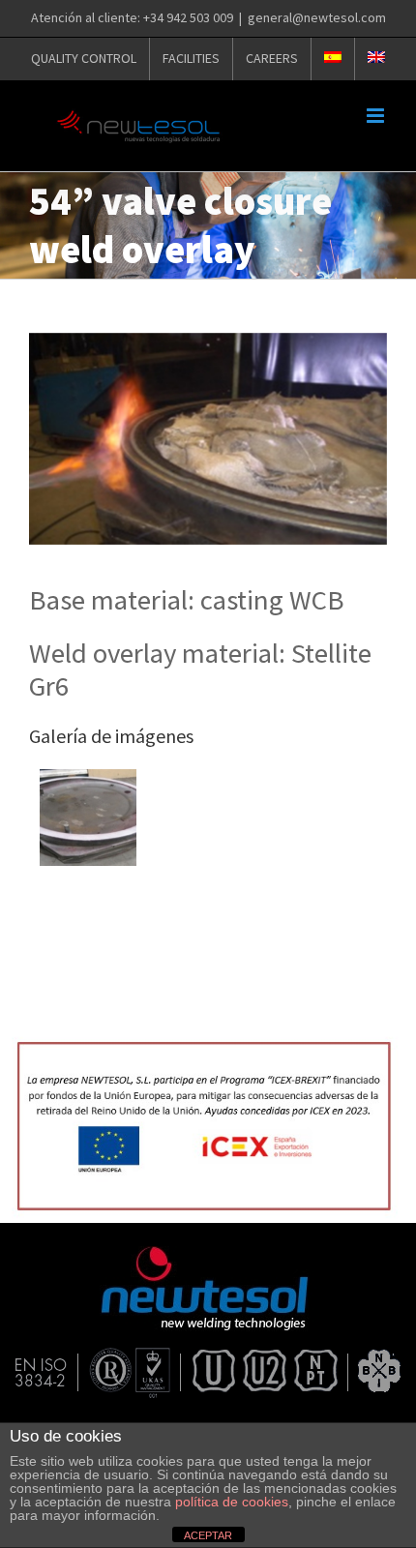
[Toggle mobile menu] (377, 115)
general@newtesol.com (317, 17)
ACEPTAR (208, 1535)
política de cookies (231, 1501)
